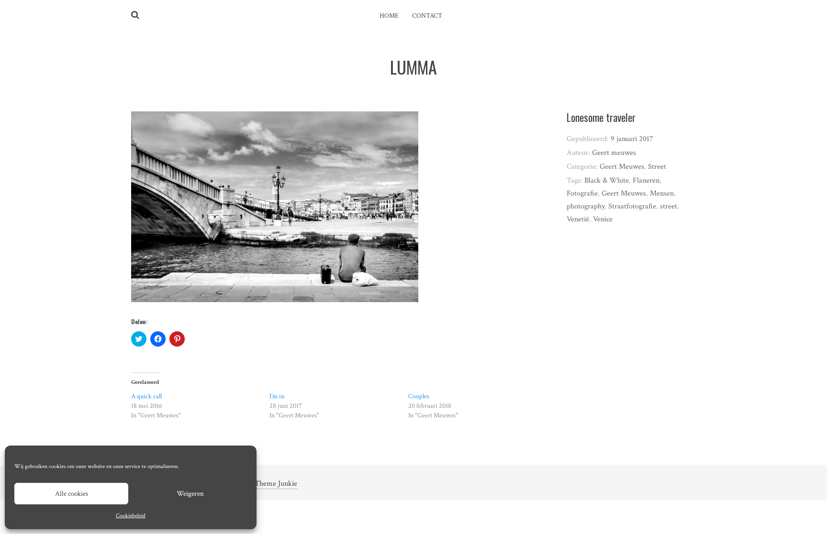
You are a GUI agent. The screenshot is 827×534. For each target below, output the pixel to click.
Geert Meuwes (622, 167)
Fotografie (582, 193)
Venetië (578, 219)
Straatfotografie (632, 206)
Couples (418, 396)
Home (389, 15)
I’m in (276, 396)
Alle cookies (71, 493)
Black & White (606, 180)
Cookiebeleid (130, 515)
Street (657, 167)
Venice (603, 219)
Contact (427, 15)
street (668, 206)
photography (585, 206)
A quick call (146, 396)
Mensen (662, 193)
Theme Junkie (276, 484)
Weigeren (190, 493)
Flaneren (646, 180)
